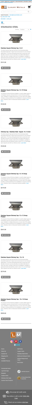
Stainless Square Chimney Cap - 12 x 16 (12, 257)
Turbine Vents (4, 375)
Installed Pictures (5, 361)
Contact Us (4, 353)
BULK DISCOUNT (19, 1)
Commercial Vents (6, 368)
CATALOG (8, 19)
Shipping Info (4, 356)
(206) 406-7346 (6, 16)
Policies (3, 358)
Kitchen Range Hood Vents (22, 359)
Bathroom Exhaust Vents (23, 356)
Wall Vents (20, 349)
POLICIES (26, 1)
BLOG (30, 1)
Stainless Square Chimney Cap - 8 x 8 (11, 48)
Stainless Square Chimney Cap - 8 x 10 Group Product (14, 90)
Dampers (3, 373)
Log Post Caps (5, 370)
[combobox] (16, 11)
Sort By (17, 29)
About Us (3, 351)
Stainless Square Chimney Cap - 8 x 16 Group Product (14, 174)
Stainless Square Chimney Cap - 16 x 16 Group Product (14, 299)
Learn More (23, 59)
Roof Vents (20, 362)
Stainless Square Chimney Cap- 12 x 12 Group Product (14, 216)
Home (2, 349)
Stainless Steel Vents (22, 353)
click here (25, 402)
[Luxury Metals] (13, 7)
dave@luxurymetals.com (15, 15)
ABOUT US (7, 1)
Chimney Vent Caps (6, 378)
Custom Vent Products (7, 380)
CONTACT (12, 1)
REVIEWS (3, 19)
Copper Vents (20, 351)
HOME (2, 1)
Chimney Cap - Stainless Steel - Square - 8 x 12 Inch (15, 132)
